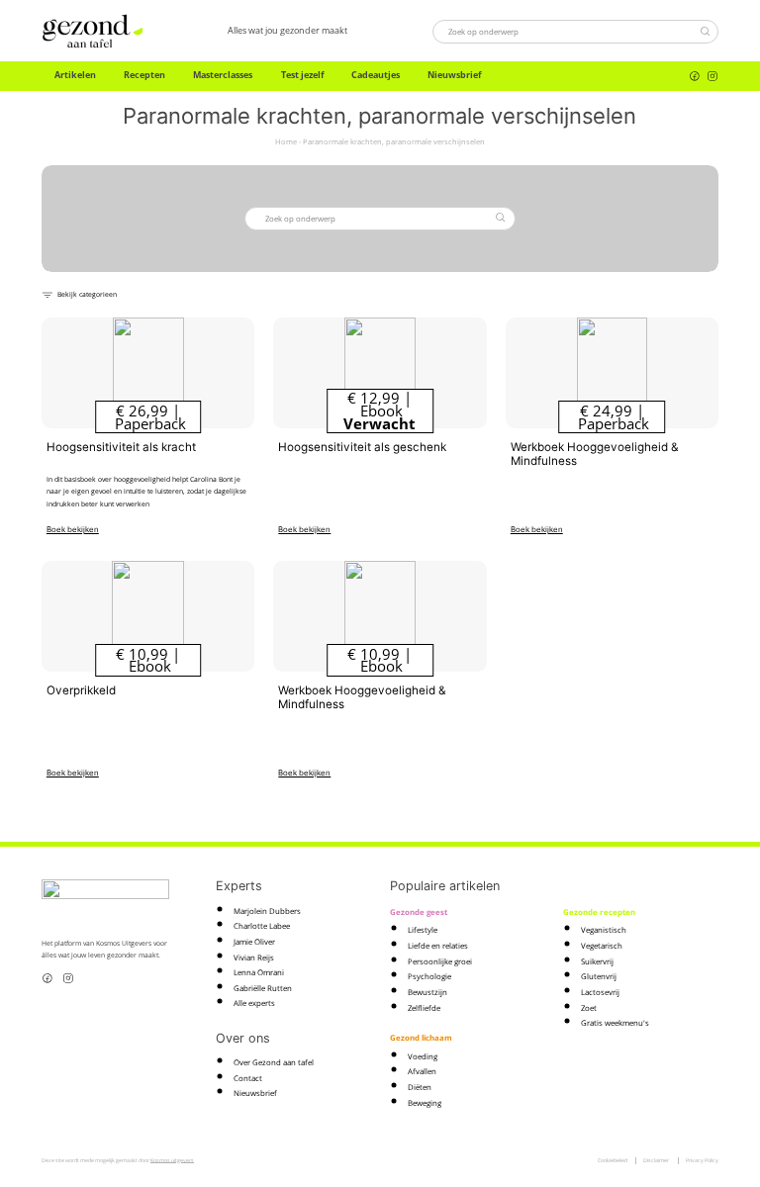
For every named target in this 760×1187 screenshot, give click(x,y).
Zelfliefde (424, 1008)
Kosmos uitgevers (172, 1160)
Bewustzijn (427, 992)
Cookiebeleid (612, 1160)
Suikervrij (597, 961)
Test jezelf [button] (302, 75)
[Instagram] (712, 76)
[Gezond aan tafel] (92, 31)
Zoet (589, 1008)
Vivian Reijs (254, 957)
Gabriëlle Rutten (263, 988)
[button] (79, 294)
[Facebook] (695, 76)
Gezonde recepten (599, 912)
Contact (248, 1078)
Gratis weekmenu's (615, 1023)
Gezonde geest (418, 912)
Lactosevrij (600, 992)
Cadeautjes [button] (375, 75)
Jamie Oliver (254, 942)
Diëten (419, 1087)
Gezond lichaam (421, 1038)
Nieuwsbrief (454, 75)
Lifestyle (422, 930)
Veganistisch (603, 930)
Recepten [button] (144, 75)
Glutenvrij (599, 976)
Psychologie (429, 976)
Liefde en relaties (438, 946)
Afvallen (422, 1071)
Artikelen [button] (75, 75)
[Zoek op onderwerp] (705, 31)
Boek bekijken (73, 529)
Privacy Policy (702, 1160)
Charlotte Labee (262, 926)
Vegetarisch (601, 946)
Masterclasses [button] (222, 75)
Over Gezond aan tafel (274, 1062)
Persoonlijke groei (440, 961)
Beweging (424, 1103)
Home (286, 141)
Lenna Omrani (259, 972)
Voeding (422, 1056)
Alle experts (254, 1003)
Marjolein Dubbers (267, 911)
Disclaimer (656, 1160)
